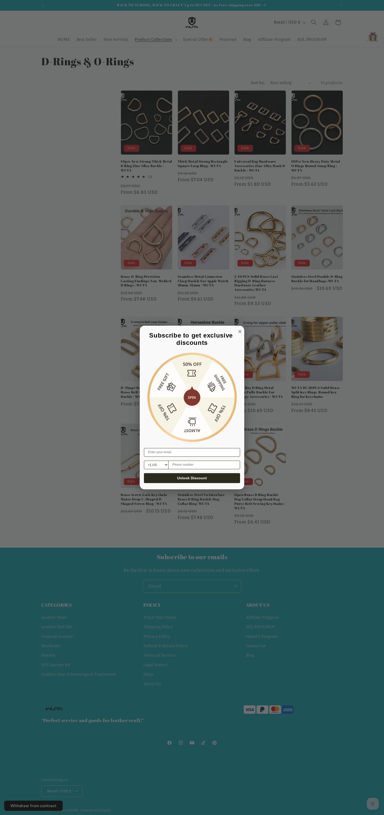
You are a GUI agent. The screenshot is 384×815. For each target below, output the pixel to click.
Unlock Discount (192, 478)
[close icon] (239, 330)
